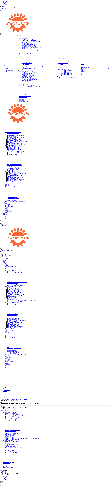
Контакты (5, 214)
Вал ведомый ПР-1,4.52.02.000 (13, 148)
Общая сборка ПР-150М (12, 170)
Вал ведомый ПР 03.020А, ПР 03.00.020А (15, 137)
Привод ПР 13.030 (11, 155)
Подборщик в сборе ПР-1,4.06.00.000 (14, 146)
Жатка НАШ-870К (8, 182)
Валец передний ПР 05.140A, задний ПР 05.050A (17, 141)
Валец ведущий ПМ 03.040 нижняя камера (15, 179)
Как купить (5, 215)
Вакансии (7, 205)
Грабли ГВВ (7, 185)
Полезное (7, 210)
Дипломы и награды (9, 206)
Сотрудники (7, 204)
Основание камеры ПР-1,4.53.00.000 (14, 152)
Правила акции (8, 212)
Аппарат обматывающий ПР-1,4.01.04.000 (15, 151)
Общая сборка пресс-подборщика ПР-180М (15, 143)
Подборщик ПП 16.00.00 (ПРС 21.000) (14, 160)
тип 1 (8, 190)
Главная (4, 125)
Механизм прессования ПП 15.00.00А (14, 165)
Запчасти (4, 131)
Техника (4, 127)
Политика (7, 208)
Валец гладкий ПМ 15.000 (12, 178)
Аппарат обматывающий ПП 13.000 (14, 164)
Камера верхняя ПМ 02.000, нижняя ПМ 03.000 (16, 173)
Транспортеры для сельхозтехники (12, 195)
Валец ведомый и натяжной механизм (14, 180)
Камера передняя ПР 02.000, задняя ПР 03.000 (16, 135)
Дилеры (4, 213)
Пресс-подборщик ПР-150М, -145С (12, 159)
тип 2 (8, 191)
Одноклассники (6, 3)
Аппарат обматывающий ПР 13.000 (14, 140)
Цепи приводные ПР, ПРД (10, 188)
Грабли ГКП (7, 184)
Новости (6, 203)
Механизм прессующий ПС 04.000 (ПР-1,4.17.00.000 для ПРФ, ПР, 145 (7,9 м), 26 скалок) (24, 157)
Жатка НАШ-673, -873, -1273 (10, 181)
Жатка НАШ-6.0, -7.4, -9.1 (10, 183)
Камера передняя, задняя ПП (13, 166)
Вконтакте (5, 1)
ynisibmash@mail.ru (5, 385)
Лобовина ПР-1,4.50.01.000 (12, 150)
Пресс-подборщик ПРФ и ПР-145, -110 (13, 145)
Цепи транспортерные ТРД (10, 189)
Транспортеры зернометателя (13, 199)
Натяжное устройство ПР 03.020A (14, 138)
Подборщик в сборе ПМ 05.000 (13, 172)
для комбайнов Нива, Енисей (13, 198)
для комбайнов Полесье (12, 197)
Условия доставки (8, 217)
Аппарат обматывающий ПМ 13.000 (14, 175)
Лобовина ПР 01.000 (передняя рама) (14, 134)
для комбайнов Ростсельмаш (12, 196)
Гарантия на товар (8, 218)
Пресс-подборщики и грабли (10, 130)
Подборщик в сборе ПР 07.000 (13, 133)
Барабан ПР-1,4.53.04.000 (12, 154)
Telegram (4, 2)
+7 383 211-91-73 (3, 8)
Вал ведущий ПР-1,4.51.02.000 (13, 147)
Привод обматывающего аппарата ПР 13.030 (16, 144)
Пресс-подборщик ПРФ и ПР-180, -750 (13, 132)
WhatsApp (5, 4)
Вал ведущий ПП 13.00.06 (10, 442)
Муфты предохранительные (12, 169)
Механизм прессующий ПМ (12, 174)
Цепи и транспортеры (7, 187)
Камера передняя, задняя (12, 153)
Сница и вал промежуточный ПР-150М (15, 168)
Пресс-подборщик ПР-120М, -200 (12, 171)
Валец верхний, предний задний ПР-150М (15, 167)
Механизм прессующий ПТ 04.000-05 (14, 158)
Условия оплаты (8, 216)
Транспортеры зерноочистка (12, 200)
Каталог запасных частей (10, 186)
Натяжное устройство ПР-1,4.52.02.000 (15, 149)
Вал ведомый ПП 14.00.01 (12, 163)
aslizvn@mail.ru (3, 406)
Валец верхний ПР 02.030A (12, 142)
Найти (2, 482)
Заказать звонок (3, 256)
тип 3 (8, 192)
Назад (6, 263)
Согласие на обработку (9, 211)
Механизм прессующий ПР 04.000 (14, 139)
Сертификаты (7, 207)
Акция (4, 126)
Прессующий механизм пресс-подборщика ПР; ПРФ (15, 201)
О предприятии (6, 202)
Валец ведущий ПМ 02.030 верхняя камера (15, 177)
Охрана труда (7, 209)
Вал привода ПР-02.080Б (12, 136)
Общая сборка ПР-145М (12, 156)
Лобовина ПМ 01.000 (11, 176)
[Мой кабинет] (1, 223)
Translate (9, 11)
